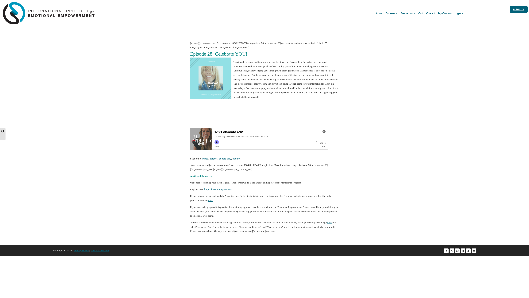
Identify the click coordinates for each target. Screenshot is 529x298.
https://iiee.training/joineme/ (218, 189)
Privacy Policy (81, 250)
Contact (430, 13)
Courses (390, 13)
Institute (518, 9)
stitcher (213, 158)
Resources (407, 13)
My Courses (445, 13)
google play (225, 158)
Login (458, 13)
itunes (205, 158)
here (210, 200)
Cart (420, 13)
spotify (236, 158)
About (379, 13)
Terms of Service (100, 250)
